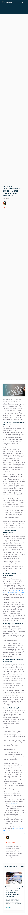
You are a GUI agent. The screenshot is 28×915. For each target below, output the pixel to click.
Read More (8, 907)
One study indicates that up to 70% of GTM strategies (13, 591)
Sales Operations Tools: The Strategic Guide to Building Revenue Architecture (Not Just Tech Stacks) (13, 892)
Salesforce (14, 803)
